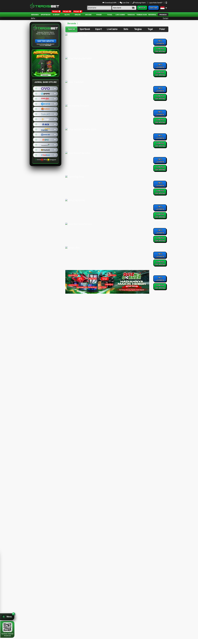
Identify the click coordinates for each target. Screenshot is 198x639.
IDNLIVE (78, 14)
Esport (98, 29)
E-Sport (56, 14)
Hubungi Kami (140, 3)
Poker (99, 14)
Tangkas (131, 14)
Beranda (35, 14)
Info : (33, 18)
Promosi (162, 14)
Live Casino (120, 14)
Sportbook (46, 14)
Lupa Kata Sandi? (156, 3)
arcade (88, 14)
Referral (152, 14)
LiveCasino (112, 29)
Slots (67, 14)
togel (109, 14)
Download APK (110, 3)
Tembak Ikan (141, 14)
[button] (7, 616)
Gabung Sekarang (160, 50)
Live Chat (125, 3)
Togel (150, 29)
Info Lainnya (160, 42)
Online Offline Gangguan (46, 159)
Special (71, 29)
